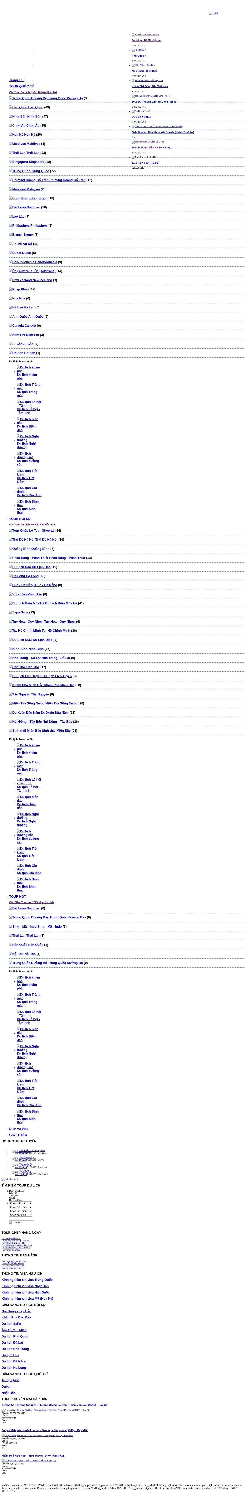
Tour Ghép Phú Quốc (12, 1250)
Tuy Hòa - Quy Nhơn (59, 621)
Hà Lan (28, 307)
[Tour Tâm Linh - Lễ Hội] (144, 157)
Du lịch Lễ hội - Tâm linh (28, 410)
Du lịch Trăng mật (27, 393)
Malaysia (33, 189)
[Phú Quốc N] (139, 50)
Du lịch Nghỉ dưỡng (26, 445)
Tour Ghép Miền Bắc (11, 1238)
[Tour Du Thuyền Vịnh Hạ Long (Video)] (151, 96)
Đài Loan (33, 207)
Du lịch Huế (10, 1355)
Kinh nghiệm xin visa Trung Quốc (27, 1279)
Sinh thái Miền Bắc (56, 730)
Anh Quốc (35, 316)
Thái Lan (32, 152)
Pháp (24, 289)
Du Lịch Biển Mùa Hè (60, 603)
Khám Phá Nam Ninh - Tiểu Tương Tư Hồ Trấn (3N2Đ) (33, 1455)
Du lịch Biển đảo (26, 428)
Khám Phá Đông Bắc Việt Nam (150, 86)
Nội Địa (29, 953)
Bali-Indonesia (45, 262)
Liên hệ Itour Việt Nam (12, 1268)
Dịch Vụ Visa (25, 1171)
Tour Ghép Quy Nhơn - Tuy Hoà (17, 1245)
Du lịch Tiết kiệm (25, 479)
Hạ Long (32, 576)
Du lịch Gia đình (29, 495)
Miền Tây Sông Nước (60, 703)
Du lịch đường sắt (28, 462)
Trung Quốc (39, 171)
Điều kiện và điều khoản (13, 1263)
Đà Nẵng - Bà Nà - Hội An (146, 40)
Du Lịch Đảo (41, 567)
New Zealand (42, 280)
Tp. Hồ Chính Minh (55, 630)
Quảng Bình (39, 548)
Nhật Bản (33, 116)
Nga (21, 298)
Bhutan (29, 353)
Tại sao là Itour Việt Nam (13, 1265)
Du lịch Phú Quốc (15, 1336)
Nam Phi (32, 334)
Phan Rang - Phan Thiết (66, 557)
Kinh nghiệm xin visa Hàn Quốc (26, 1292)
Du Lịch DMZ (42, 639)
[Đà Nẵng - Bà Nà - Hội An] (145, 34)
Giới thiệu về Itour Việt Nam (14, 1261)
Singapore (36, 161)
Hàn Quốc (35, 107)
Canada (30, 325)
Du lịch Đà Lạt (12, 1342)
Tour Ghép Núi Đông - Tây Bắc (16, 1241)
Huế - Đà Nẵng (45, 585)
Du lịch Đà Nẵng (14, 1361)
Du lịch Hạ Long (14, 1367)
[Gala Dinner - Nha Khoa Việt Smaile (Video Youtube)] (157, 126)
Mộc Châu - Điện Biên (145, 71)
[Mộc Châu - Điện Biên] (143, 65)
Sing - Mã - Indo (49, 926)
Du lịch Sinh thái (26, 510)
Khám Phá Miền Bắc (58, 685)
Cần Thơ (32, 667)
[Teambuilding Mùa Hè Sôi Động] (148, 142)
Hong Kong (38, 198)
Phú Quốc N (139, 55)
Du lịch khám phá (27, 376)
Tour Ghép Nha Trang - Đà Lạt (16, 1247)
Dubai (26, 252)
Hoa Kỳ (29, 134)
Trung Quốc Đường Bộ (65, 98)
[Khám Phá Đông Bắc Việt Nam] (147, 80)
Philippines (38, 225)
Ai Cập (27, 344)
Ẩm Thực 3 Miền (14, 1330)
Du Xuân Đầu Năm (54, 712)
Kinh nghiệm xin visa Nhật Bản (25, 1286)
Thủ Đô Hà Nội (45, 539)
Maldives (33, 143)
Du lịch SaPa (11, 1323)
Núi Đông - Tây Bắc (57, 721)
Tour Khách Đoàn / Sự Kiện (32, 1150)
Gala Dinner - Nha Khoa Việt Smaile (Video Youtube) (163, 132)
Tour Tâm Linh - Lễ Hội (145, 163)
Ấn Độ (27, 243)
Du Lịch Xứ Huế (141, 116)
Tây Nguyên (39, 694)
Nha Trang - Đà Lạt (55, 658)
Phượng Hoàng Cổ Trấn (67, 180)
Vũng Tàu (34, 594)
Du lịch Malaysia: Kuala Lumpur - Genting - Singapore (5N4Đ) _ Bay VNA (45, 1430)
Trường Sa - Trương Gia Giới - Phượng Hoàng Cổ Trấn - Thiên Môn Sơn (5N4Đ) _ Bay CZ (54, 1405)
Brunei (28, 234)
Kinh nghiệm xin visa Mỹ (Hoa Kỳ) (27, 1298)
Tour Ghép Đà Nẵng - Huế (14, 1243)
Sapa (24, 612)
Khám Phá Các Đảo (16, 1317)
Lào (21, 216)
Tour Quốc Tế (25, 1164)
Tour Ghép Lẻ (43, 530)
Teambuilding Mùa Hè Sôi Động (151, 147)
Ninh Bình (35, 648)
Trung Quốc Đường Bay (67, 917)
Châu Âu (32, 125)
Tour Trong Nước (27, 1157)
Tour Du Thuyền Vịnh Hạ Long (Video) (154, 101)
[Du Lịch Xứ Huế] (141, 111)
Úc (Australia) (44, 271)
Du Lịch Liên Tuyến (57, 676)
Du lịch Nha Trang (15, 1349)
